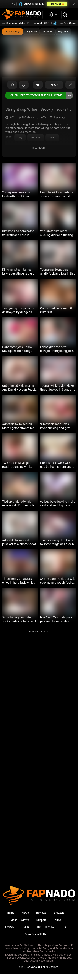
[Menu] (73, 15)
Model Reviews (19, 920)
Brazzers (59, 912)
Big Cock (63, 31)
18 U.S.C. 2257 (45, 927)
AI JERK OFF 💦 (45, 23)
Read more (39, 147)
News (25, 912)
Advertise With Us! (36, 934)
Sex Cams (68, 23)
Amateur (47, 31)
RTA (64, 927)
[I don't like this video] (24, 85)
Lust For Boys (13, 31)
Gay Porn (31, 31)
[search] (65, 14)
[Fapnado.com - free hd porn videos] (21, 14)
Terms (57, 920)
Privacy (9, 927)
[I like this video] (12, 85)
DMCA (25, 927)
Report (54, 84)
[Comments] (70, 85)
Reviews (41, 912)
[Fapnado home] (39, 904)
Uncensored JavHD (15, 23)
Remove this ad (39, 631)
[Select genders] (52, 14)
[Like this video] (38, 85)
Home (10, 912)
